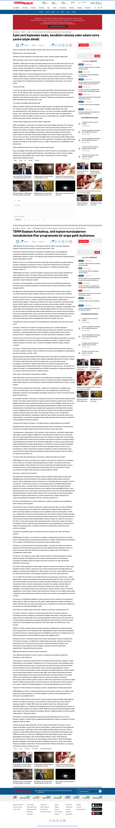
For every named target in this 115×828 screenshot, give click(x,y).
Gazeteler (88, 7)
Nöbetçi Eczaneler (32, 809)
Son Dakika (16, 7)
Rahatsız (37, 160)
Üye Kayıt (78, 807)
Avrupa (47, 12)
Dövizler (57, 807)
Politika (74, 12)
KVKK (61, 826)
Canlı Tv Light (16, 809)
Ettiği (20, 160)
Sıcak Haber (69, 814)
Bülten (53, 12)
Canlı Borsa (43, 804)
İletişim (45, 826)
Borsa (15, 797)
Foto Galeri (63, 7)
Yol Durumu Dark (17, 807)
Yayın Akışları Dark (32, 807)
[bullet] (35, 220)
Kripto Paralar (97, 797)
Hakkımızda (40, 826)
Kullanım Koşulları (68, 826)
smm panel (30, 814)
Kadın (54, 7)
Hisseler (67, 797)
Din (58, 12)
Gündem (33, 7)
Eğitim (62, 12)
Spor (48, 7)
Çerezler (58, 826)
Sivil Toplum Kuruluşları (45, 748)
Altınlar (57, 804)
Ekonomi (41, 7)
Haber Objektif (16, 32)
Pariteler (76, 797)
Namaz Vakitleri (25, 797)
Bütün (15, 748)
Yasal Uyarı (75, 826)
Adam (15, 160)
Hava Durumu (46, 797)
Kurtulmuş (27, 748)
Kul (25, 160)
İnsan (20, 748)
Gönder (18, 219)
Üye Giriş (78, 804)
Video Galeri (69, 807)
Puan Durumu (58, 797)
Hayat (68, 12)
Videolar (71, 7)
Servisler (25, 7)
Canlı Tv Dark (30, 804)
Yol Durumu (86, 797)
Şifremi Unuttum (80, 809)
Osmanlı (30, 160)
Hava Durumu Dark (18, 804)
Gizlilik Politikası (51, 826)
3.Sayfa (41, 12)
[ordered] (33, 220)
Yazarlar (79, 7)
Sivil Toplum (35, 748)
